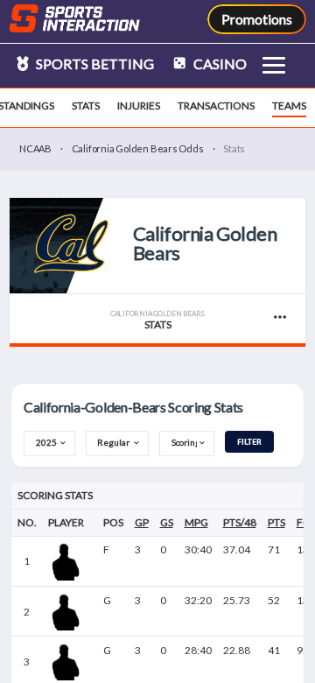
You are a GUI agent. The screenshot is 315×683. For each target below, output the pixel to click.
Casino (219, 63)
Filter (249, 442)
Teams (289, 105)
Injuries (138, 105)
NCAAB (35, 148)
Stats (86, 105)
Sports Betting (93, 63)
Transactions (216, 105)
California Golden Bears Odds (138, 148)
